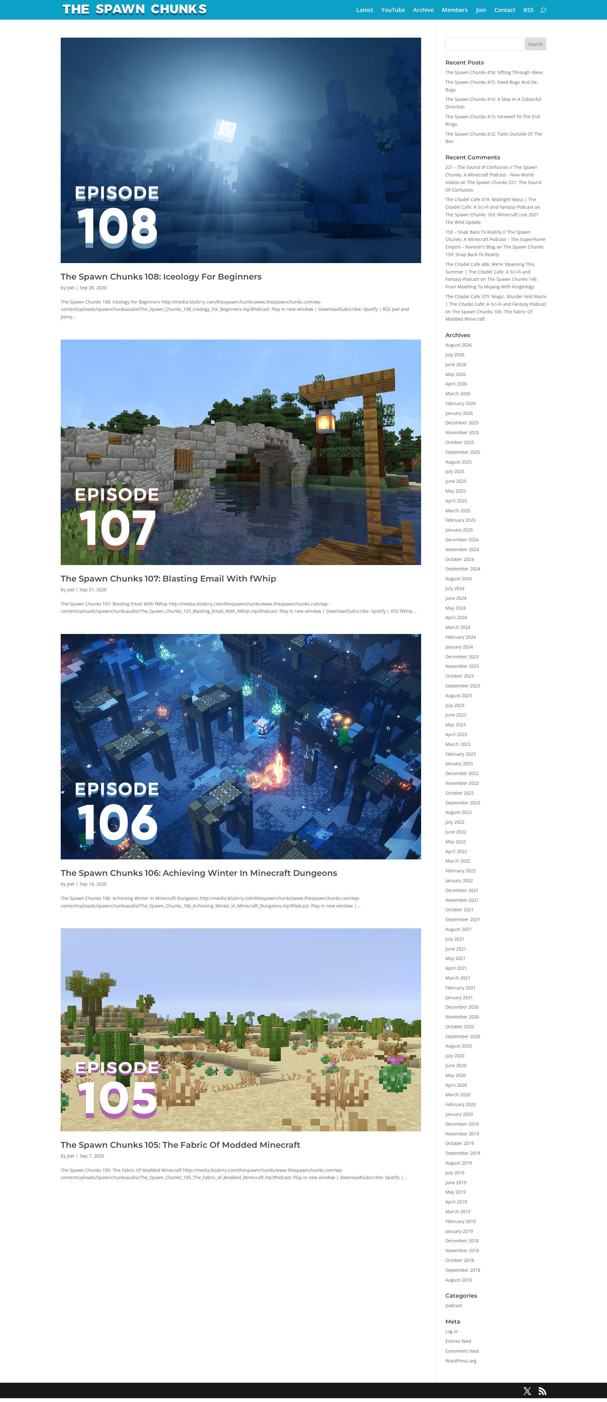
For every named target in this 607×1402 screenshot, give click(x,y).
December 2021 (462, 890)
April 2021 (456, 968)
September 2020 (462, 1036)
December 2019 (462, 1124)
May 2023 (455, 725)
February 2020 (460, 1104)
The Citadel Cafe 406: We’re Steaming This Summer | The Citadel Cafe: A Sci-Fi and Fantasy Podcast (490, 271)
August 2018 (458, 1280)
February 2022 (460, 871)
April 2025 (456, 501)
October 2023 (459, 676)
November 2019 (462, 1134)
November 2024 (462, 549)
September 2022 (462, 803)
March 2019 (457, 1211)
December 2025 (462, 423)
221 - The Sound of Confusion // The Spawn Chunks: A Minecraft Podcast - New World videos (491, 174)
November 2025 (462, 432)
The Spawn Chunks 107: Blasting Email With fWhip (168, 579)
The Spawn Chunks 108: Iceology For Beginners (161, 277)
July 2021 (454, 939)
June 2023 (455, 715)
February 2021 (460, 988)
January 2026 (459, 413)
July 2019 (454, 1173)
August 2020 (458, 1046)
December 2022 (462, 773)
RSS (529, 11)
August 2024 (458, 578)
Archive (423, 11)
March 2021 (457, 978)
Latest (364, 11)
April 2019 (456, 1202)
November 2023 (462, 666)
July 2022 (454, 822)
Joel (71, 288)
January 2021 (459, 997)
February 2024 (460, 637)
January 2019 (459, 1231)
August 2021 (458, 929)
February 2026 (460, 403)
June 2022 (455, 832)
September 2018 (462, 1270)
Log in (451, 1331)
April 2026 (456, 384)
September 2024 (462, 569)
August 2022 (458, 812)
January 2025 (459, 530)
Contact (504, 11)
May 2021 (455, 958)
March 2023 (457, 744)
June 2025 (455, 481)
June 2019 (455, 1182)
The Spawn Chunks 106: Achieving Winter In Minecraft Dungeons (199, 873)
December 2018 (462, 1241)
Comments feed (462, 1351)
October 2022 (459, 793)
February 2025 (460, 520)
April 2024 (456, 617)
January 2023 (459, 763)
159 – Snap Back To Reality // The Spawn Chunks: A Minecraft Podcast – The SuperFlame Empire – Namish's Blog (495, 239)
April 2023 (456, 734)
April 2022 (456, 851)
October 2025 (459, 442)
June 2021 (455, 949)
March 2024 (457, 627)
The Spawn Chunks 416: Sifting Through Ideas (494, 72)
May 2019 (455, 1192)
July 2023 (454, 705)
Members (455, 11)
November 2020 (462, 1017)
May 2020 (455, 1075)
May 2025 (455, 491)
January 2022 (459, 880)
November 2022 (462, 783)
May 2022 (455, 842)
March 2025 (457, 510)
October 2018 (459, 1260)
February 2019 (460, 1221)
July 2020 (454, 1056)
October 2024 (459, 559)
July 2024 (454, 588)
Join (481, 11)
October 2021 (459, 910)
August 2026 (458, 345)
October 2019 (459, 1143)
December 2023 (462, 657)
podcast (453, 1305)
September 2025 (462, 452)
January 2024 (459, 647)
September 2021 (462, 919)
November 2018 (462, 1250)
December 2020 (462, 1007)
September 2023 (462, 686)
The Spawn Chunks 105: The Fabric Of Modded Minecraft (180, 1145)
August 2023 (458, 695)
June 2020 (455, 1065)
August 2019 (458, 1163)
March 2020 (457, 1094)
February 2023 (460, 754)
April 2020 (456, 1085)
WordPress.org (460, 1361)
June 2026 (455, 364)
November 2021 (462, 900)
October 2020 (459, 1027)
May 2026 (455, 374)
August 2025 (458, 462)
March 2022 (457, 861)
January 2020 (459, 1114)
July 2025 (454, 471)
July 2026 (454, 355)
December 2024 (462, 540)
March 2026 (457, 393)
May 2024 (455, 608)
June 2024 (455, 598)
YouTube (393, 11)
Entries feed (458, 1341)
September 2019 (462, 1153)
